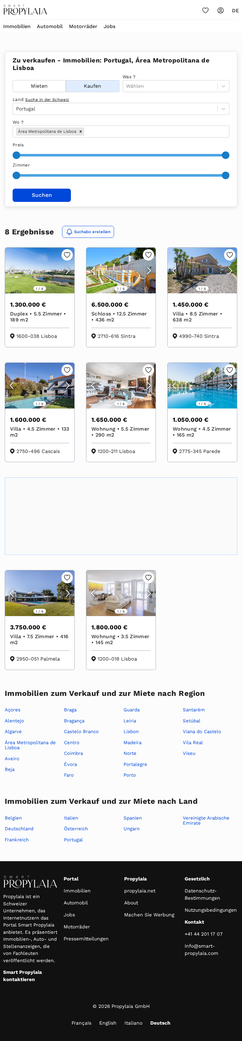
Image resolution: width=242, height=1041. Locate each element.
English (108, 1023)
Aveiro (12, 759)
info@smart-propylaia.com (201, 949)
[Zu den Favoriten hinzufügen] (67, 255)
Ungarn (132, 829)
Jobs (109, 26)
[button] (80, 131)
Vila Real (193, 742)
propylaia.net (139, 891)
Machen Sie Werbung (149, 915)
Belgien (13, 818)
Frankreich (17, 840)
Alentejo (14, 721)
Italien (71, 818)
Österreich (76, 829)
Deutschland (19, 829)
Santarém (194, 710)
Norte (130, 753)
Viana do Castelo (202, 731)
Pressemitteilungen (86, 939)
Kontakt (194, 922)
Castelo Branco (81, 731)
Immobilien (17, 26)
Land (41, 99)
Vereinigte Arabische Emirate (206, 820)
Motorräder (83, 26)
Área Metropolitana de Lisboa (30, 745)
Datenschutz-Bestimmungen (202, 894)
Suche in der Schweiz (47, 99)
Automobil (50, 26)
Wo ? (18, 122)
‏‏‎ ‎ (13, 76)
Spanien (133, 818)
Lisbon (131, 731)
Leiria (130, 721)
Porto (130, 775)
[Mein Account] (220, 10)
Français (81, 1023)
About (131, 903)
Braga (70, 710)
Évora (70, 764)
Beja (9, 769)
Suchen (42, 195)
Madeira (132, 742)
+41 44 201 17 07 (204, 934)
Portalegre (135, 764)
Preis (18, 144)
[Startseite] (25, 10)
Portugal (73, 840)
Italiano (133, 1023)
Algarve (13, 731)
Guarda (132, 710)
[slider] (16, 155)
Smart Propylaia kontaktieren (22, 975)
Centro (71, 742)
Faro (69, 775)
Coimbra (73, 753)
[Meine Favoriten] (205, 10)
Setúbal (191, 721)
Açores (12, 710)
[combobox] (86, 131)
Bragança (74, 721)
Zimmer (21, 165)
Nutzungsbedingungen (211, 910)
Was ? (129, 76)
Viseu (189, 753)
